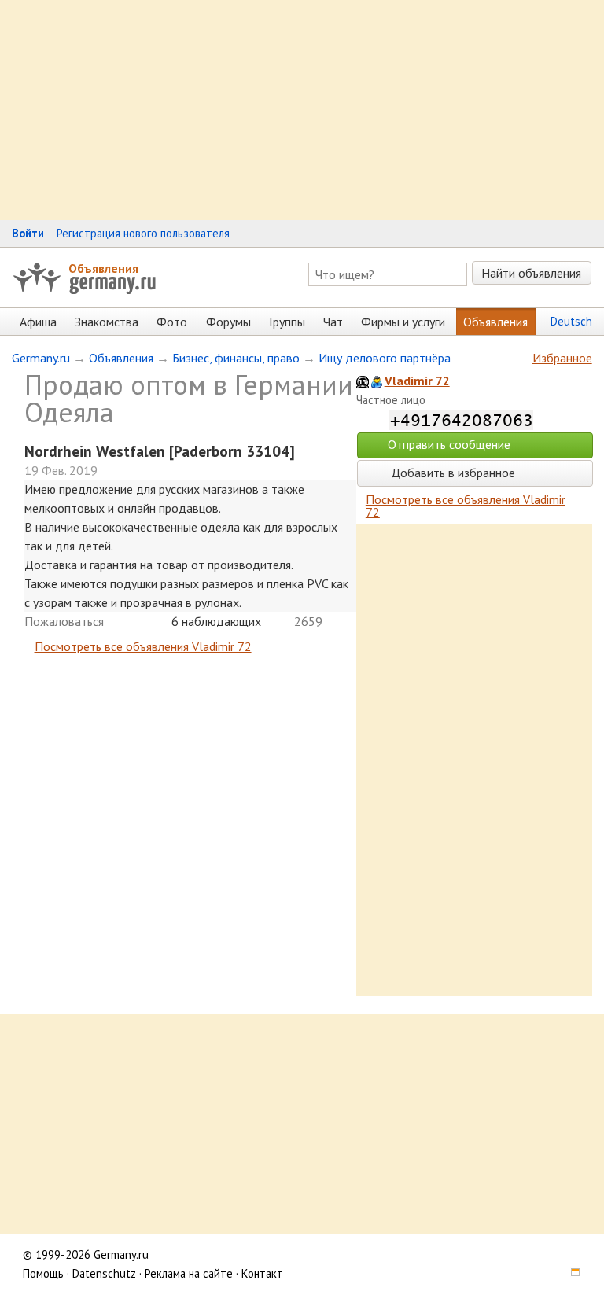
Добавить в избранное (451, 472)
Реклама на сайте (189, 1273)
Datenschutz (104, 1273)
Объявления (103, 268)
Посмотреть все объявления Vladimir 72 (143, 646)
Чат (333, 321)
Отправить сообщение (449, 444)
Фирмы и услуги (403, 321)
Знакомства (106, 321)
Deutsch (571, 321)
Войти (28, 233)
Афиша (38, 321)
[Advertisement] (302, 110)
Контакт (262, 1273)
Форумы (228, 321)
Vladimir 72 (417, 380)
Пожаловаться (64, 621)
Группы (287, 321)
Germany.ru (41, 358)
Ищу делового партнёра (385, 358)
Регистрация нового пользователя (143, 233)
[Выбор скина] (569, 1273)
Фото (172, 321)
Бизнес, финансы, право (236, 358)
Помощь (43, 1273)
